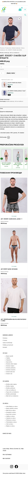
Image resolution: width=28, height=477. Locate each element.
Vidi (9, 86)
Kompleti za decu (11, 412)
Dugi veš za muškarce (12, 392)
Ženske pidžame (10, 367)
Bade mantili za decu (12, 408)
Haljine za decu (10, 416)
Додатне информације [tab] (6, 111)
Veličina (2, 63)
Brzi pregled (14, 216)
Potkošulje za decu (11, 422)
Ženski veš (9, 373)
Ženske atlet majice (11, 364)
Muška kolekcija (16, 48)
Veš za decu (9, 424)
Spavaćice (9, 362)
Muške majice (10, 386)
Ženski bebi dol (10, 371)
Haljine (8, 358)
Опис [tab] (1, 108)
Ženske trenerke (10, 369)
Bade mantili (9, 356)
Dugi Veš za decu (11, 414)
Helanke (8, 360)
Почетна (2, 48)
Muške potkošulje (11, 394)
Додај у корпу (11, 73)
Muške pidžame (10, 388)
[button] (25, 15)
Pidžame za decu (11, 420)
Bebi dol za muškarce (12, 396)
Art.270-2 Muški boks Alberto (14, 82)
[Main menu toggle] (25, 9)
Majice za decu (10, 426)
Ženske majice (10, 366)
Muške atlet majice (11, 384)
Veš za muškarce (14, 52)
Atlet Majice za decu (12, 406)
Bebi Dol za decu (11, 410)
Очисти (2, 69)
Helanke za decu (11, 418)
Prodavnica (8, 48)
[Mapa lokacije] (14, 441)
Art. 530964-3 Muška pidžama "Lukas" (17, 90)
